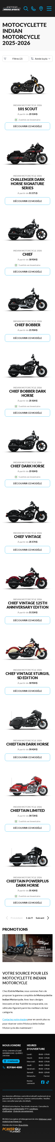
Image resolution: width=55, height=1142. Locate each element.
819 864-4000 (14, 1067)
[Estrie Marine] (11, 8)
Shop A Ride (23, 1125)
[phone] (33, 8)
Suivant (40, 917)
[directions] (41, 8)
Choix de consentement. (23, 1111)
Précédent (17, 917)
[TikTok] (48, 1082)
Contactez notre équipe (14, 1019)
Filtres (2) (17, 58)
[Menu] (49, 8)
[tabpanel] (38, 1065)
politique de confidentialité (13, 1109)
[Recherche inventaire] (26, 8)
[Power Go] (27, 1130)
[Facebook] (43, 1082)
